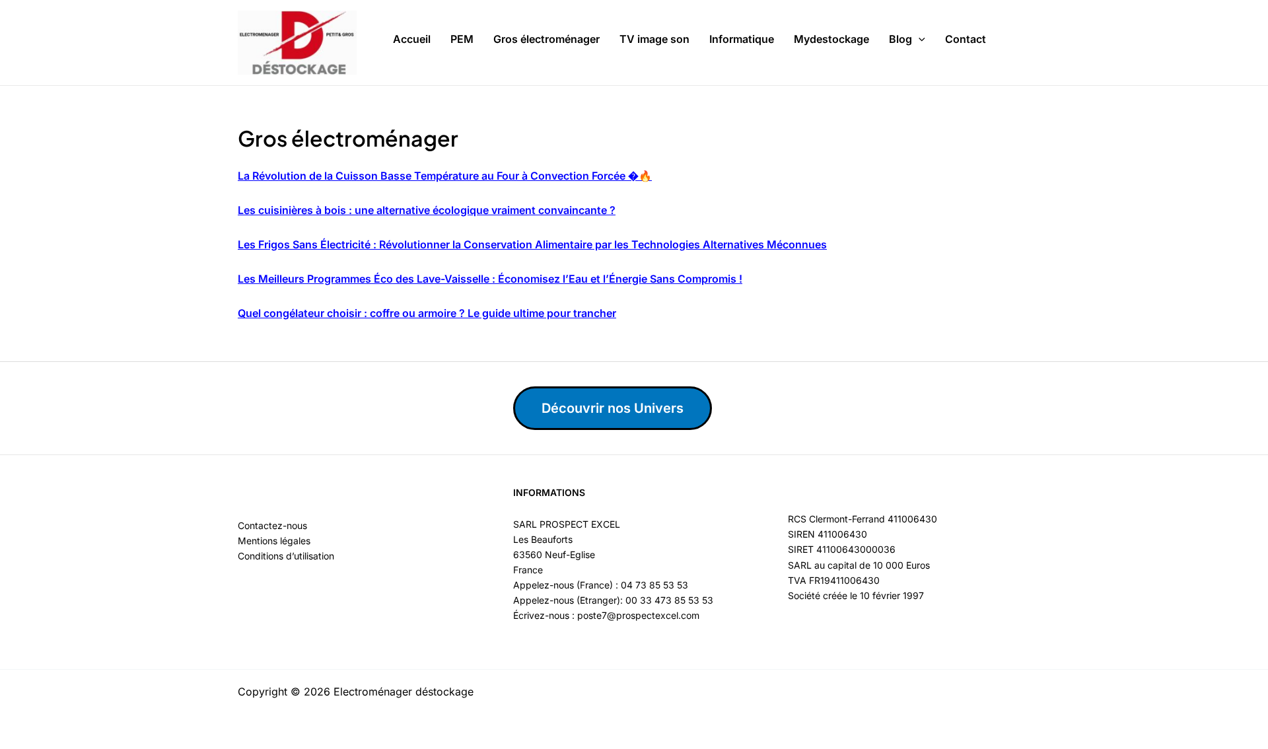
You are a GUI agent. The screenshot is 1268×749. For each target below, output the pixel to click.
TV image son (654, 39)
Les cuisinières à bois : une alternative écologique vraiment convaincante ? (427, 210)
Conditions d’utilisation (286, 555)
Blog (900, 39)
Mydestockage (831, 39)
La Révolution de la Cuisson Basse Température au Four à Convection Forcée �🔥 (445, 175)
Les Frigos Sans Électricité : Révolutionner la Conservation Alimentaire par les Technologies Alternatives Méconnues (532, 244)
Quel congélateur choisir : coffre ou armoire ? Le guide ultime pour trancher (427, 313)
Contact (965, 39)
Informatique (741, 39)
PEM (462, 39)
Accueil (412, 39)
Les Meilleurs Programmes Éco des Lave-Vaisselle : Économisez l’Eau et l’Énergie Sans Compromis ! (490, 278)
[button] (918, 39)
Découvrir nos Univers (613, 408)
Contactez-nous (272, 525)
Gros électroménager (546, 39)
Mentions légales (274, 540)
